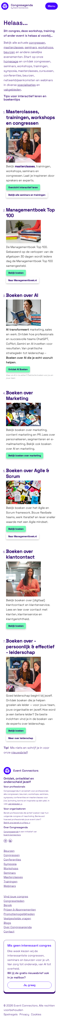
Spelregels (11, 1014)
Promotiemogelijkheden (19, 914)
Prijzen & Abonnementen (20, 909)
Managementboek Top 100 (30, 212)
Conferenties (12, 859)
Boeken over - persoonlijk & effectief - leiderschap (30, 646)
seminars (31, 47)
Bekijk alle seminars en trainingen (26, 194)
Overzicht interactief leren (23, 187)
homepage (11, 61)
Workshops (11, 868)
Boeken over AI (22, 295)
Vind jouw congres (16, 896)
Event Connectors (12, 835)
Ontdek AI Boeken (18, 369)
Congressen (12, 855)
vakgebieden (12, 90)
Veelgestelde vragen (17, 918)
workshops (45, 47)
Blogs (7, 923)
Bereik (8, 905)
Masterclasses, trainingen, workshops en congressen (30, 117)
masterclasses (13, 47)
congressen (37, 43)
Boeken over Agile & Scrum (27, 473)
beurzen (9, 52)
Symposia (10, 864)
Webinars (10, 886)
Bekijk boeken (16, 272)
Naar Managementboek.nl (22, 280)
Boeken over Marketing (19, 395)
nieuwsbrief (19, 752)
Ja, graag (29, 985)
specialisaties (26, 85)
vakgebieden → (15, 804)
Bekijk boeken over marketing (24, 455)
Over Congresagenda (18, 927)
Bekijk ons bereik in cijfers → (17, 822)
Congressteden (14, 901)
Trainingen (10, 881)
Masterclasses (13, 877)
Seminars (10, 873)
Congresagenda (11, 831)
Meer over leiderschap (20, 738)
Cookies (36, 1014)
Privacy (24, 1014)
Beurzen (9, 851)
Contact (9, 931)
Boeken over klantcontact (20, 554)
